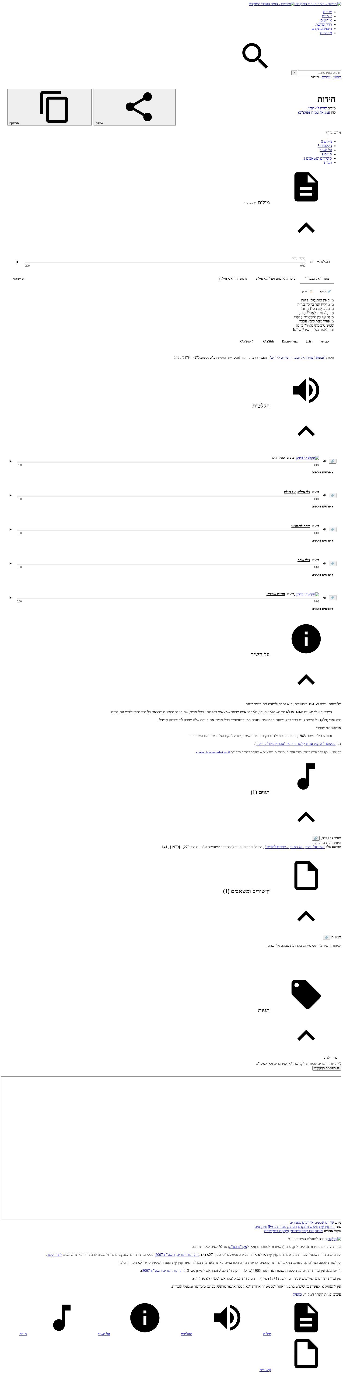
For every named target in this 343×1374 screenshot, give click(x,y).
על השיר (326, 150)
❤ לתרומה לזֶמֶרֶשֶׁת (326, 1068)
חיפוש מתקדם (322, 29)
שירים (327, 12)
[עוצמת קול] (311, 262)
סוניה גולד (298, 258)
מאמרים (326, 33)
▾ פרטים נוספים (322, 472)
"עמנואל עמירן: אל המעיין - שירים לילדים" (297, 357)
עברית (325, 341)
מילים (326, 141)
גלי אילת (304, 492)
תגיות (328, 162)
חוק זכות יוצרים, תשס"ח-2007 (177, 1255)
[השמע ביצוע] (17, 262)
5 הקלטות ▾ (323, 261)
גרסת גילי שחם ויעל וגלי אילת (275, 278)
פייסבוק (295, 1231)
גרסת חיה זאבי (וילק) (233, 278)
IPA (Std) (268, 341)
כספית (297, 1294)
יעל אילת (290, 492)
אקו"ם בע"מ (238, 1247)
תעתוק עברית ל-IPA (282, 1227)
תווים (327, 154)
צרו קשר (307, 1231)
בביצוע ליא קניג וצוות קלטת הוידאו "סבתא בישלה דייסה (296, 744)
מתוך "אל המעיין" (317, 278)
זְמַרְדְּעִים (261, 1227)
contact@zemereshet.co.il (213, 752)
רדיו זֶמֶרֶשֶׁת (327, 1227)
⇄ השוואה (18, 278)
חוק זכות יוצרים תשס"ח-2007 (163, 1271)
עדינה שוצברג (275, 594)
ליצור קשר (54, 1255)
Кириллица (290, 341)
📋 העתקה (307, 291)
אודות (319, 1231)
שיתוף (99, 123)
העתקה (14, 123)
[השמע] (10, 461)
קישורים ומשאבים (317, 158)
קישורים (265, 1370)
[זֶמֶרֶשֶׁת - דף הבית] (334, 1239)
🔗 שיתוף (325, 291)
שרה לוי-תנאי (317, 108)
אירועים (326, 20)
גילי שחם (304, 560)
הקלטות (325, 146)
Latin (309, 341)
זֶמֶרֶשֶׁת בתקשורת (276, 1231)
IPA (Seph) (246, 341)
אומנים (327, 16)
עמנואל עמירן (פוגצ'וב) (314, 112)
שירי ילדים (330, 1057)
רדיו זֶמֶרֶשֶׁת (323, 24)
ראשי (337, 77)
